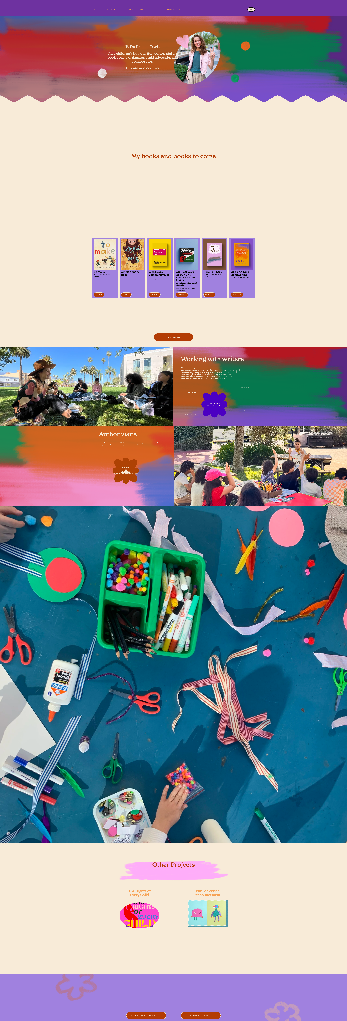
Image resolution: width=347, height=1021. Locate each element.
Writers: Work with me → (200, 1015)
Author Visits (128, 9)
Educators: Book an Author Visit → (146, 1015)
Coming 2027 (154, 294)
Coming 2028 (209, 294)
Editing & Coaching (110, 9)
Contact (251, 9)
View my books (173, 337)
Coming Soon (237, 294)
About (142, 9)
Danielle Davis (173, 9)
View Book (99, 294)
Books (94, 9)
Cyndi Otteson (155, 279)
